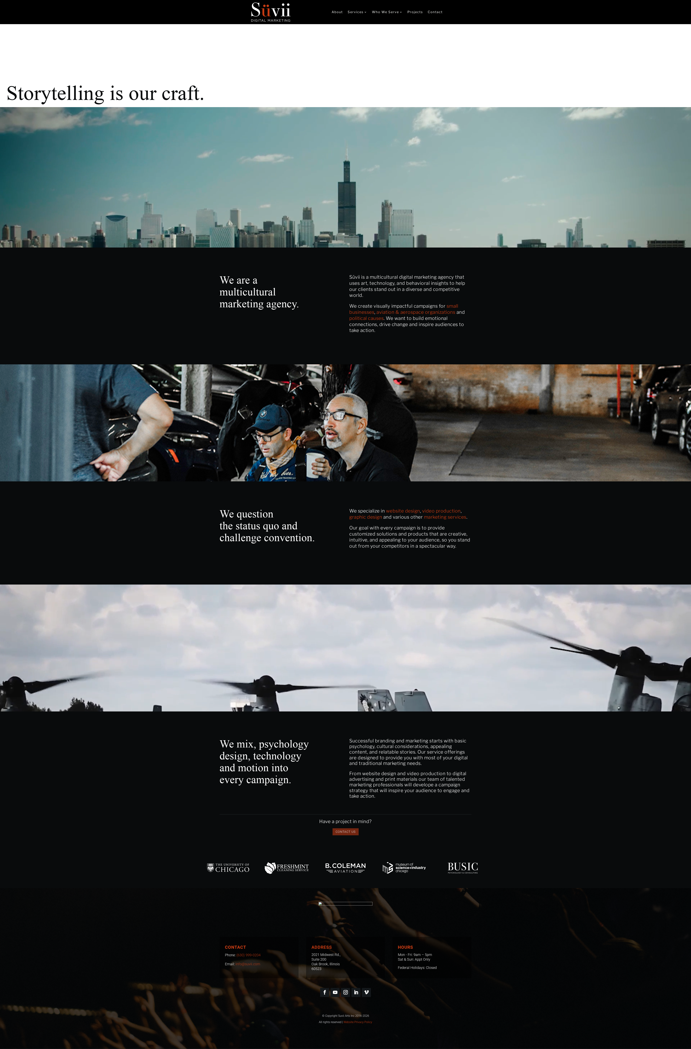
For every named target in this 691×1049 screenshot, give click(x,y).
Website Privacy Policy (358, 1022)
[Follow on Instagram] (345, 992)
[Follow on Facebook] (324, 992)
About (337, 12)
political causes (366, 318)
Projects (415, 12)
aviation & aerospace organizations (415, 312)
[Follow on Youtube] (335, 992)
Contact (435, 12)
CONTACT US (346, 832)
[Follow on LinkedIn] (355, 992)
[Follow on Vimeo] (366, 992)
